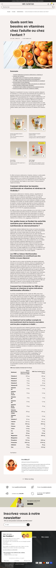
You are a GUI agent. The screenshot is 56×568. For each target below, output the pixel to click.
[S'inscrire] (28, 524)
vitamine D (12, 310)
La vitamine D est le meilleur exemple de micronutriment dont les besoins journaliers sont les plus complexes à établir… (28, 87)
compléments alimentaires (29, 207)
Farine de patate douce (16, 133)
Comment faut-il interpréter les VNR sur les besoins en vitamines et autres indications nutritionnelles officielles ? (29, 84)
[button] (2, 4)
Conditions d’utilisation (10, 562)
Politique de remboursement (21, 562)
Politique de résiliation (19, 564)
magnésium (28, 217)
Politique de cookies (9, 565)
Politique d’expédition (9, 564)
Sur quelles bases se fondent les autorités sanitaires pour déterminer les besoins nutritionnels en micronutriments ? (27, 78)
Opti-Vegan (32, 160)
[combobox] (28, 7)
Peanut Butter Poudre (34, 133)
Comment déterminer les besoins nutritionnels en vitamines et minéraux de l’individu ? (28, 75)
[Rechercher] (52, 7)
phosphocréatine (25, 329)
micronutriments (22, 96)
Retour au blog (29, 479)
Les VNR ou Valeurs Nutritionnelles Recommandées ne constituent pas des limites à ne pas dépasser (29, 81)
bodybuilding (34, 353)
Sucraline (12, 160)
